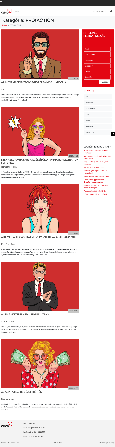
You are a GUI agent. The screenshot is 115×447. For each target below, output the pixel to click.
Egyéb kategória (90, 108)
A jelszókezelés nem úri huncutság (25, 314)
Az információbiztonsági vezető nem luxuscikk (33, 82)
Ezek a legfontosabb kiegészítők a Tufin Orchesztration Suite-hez (40, 161)
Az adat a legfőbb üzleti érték (21, 391)
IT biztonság (89, 126)
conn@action (90, 102)
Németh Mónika (9, 166)
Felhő (87, 114)
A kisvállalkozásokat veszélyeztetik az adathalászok (38, 237)
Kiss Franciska (8, 244)
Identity (88, 120)
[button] (3, 2)
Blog (87, 96)
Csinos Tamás (7, 321)
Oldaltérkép (57, 443)
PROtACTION (90, 132)
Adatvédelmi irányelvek (10, 443)
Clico (3, 89)
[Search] (111, 11)
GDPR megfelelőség (106, 443)
